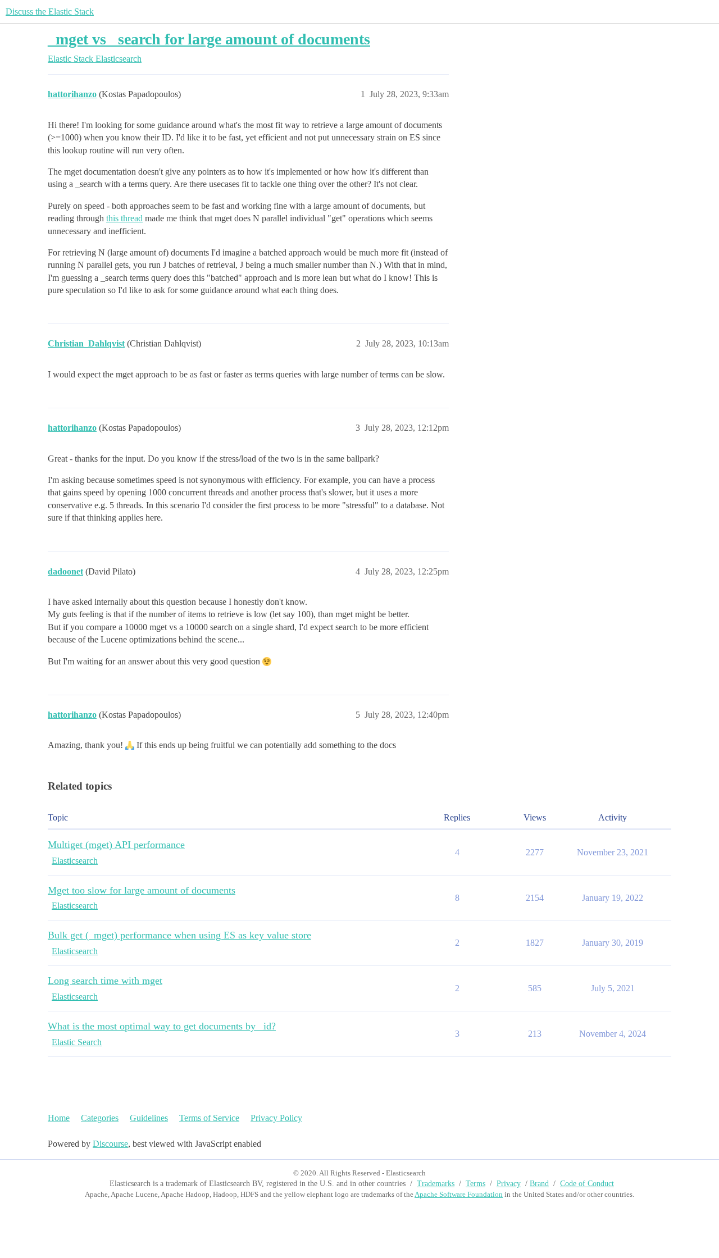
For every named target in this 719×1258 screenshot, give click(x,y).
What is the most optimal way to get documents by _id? (162, 1026)
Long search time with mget (105, 980)
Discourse (110, 1143)
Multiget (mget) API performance (116, 844)
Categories (100, 1118)
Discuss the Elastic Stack (50, 11)
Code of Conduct (587, 1183)
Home (59, 1118)
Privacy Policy (276, 1118)
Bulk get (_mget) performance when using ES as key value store (179, 935)
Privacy (509, 1183)
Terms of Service (209, 1118)
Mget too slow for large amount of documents (141, 890)
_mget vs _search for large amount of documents (209, 39)
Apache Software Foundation (459, 1194)
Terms (475, 1183)
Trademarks (435, 1183)
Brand (539, 1183)
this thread (124, 218)
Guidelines (149, 1118)
